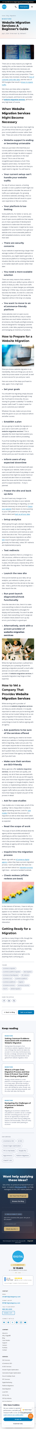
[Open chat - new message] (27, 1410)
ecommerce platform (21, 978)
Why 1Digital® (6, 1335)
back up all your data (22, 514)
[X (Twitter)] (12, 1322)
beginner (21, 982)
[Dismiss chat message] (33, 1409)
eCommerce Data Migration (10, 975)
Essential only (18, 1424)
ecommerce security (23, 985)
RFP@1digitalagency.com (11, 1303)
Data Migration (6, 1389)
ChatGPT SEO (7, 1160)
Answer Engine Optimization (12, 1146)
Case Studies (6, 1340)
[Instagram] (21, 1322)
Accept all (18, 1419)
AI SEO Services (6, 1366)
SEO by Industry (7, 1398)
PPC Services (6, 1379)
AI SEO (20, 1141)
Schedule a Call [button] (8, 1313)
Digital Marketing (7, 1382)
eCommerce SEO (8, 1141)
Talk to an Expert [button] (26, 1012)
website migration (15, 989)
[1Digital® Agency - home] (18, 1256)
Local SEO (5, 1392)
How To (5, 989)
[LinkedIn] (8, 1322)
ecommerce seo (7, 978)
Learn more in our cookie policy (13, 1415)
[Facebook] (4, 1322)
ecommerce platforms (9, 982)
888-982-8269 (7, 1309)
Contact (4, 1350)
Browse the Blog (18, 1201)
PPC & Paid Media (9, 1151)
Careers (4, 1345)
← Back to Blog (9, 1012)
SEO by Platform (7, 1401)
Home (3, 16)
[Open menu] (32, 7)
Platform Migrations (22, 1155)
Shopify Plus (22, 1151)
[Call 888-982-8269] (16, 7)
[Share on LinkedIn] (9, 1000)
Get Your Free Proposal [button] (18, 1196)
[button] (24, 7)
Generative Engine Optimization (11, 1373)
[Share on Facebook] (4, 1000)
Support (4, 1343)
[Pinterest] (16, 1322)
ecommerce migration (9, 968)
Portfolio (4, 1347)
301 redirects (25, 975)
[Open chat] (31, 1416)
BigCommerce (7, 1155)
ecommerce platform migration (11, 972)
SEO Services (6, 1360)
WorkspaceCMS (20, 1187)
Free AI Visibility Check (8, 1376)
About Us (5, 1333)
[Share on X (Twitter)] (14, 1000)
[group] (18, 1268)
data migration (28, 972)
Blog (7, 16)
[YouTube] (25, 1322)
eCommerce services (9, 985)
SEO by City (5, 1395)
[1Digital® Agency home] (4, 6)
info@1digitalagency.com (11, 1297)
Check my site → (12, 1229)
